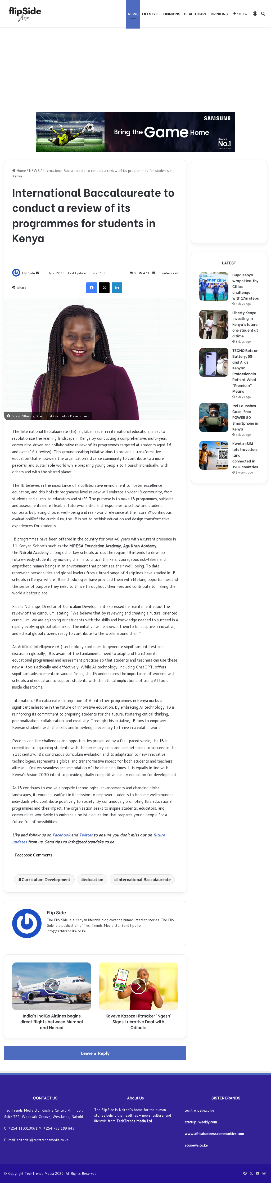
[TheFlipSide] (24, 13)
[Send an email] (37, 273)
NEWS (133, 13)
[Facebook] (91, 287)
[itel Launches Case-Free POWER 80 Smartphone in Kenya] (213, 417)
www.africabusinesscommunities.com (214, 1133)
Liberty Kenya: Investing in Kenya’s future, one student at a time (245, 324)
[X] (104, 287)
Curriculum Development (45, 879)
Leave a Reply (95, 1053)
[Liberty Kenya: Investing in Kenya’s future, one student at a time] (213, 324)
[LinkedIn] (117, 287)
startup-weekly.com (201, 1122)
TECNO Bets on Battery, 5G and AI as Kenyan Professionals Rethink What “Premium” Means (245, 370)
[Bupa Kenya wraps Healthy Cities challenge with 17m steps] (213, 286)
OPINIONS (171, 13)
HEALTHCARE (195, 13)
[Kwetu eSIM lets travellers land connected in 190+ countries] (213, 455)
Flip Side (28, 273)
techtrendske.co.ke (199, 1110)
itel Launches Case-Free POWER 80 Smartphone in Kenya (245, 417)
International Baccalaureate (144, 879)
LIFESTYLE (151, 13)
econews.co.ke (196, 1145)
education (93, 879)
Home (20, 170)
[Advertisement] (135, 70)
